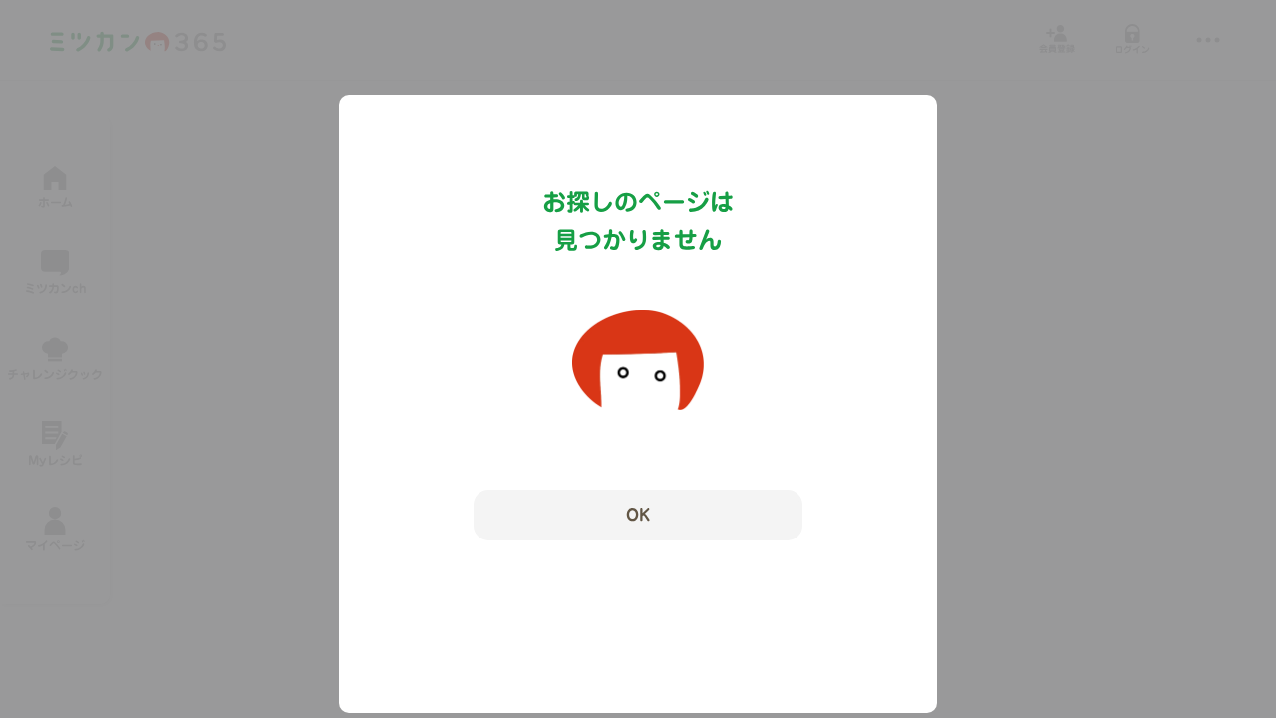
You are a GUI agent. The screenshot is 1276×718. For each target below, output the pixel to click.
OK (638, 515)
